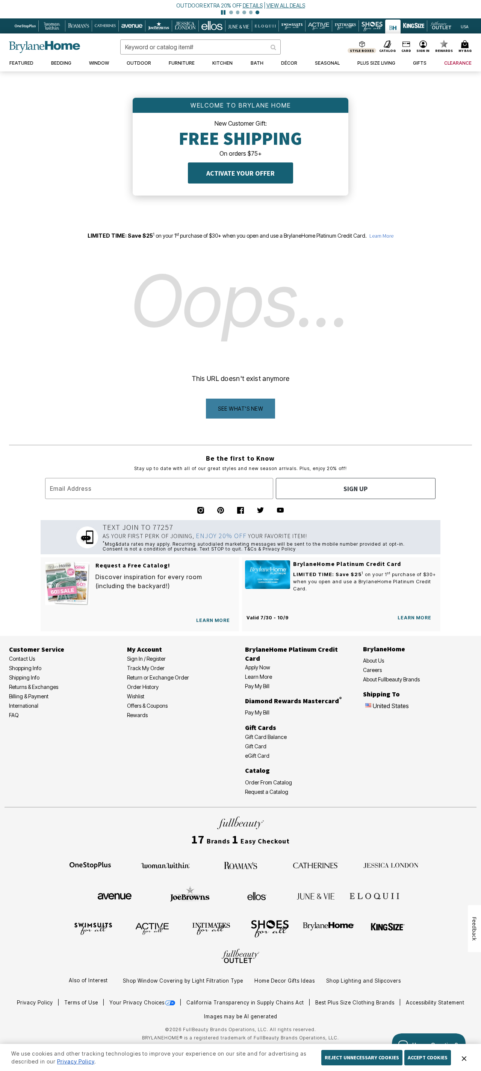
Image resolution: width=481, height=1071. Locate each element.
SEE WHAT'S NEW (240, 408)
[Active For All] (152, 928)
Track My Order (146, 668)
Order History (143, 687)
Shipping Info (24, 677)
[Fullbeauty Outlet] (240, 957)
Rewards (137, 715)
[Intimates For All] (211, 928)
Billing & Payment (28, 696)
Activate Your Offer (240, 173)
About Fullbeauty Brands (391, 679)
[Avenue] (115, 896)
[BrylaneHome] (328, 928)
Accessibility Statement (435, 1003)
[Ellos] (256, 896)
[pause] (223, 12)
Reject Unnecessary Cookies (362, 1057)
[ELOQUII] (374, 895)
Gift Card (255, 746)
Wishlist (135, 696)
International (23, 705)
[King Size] (388, 928)
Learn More (381, 235)
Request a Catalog (266, 792)
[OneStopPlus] (90, 865)
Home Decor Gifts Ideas (284, 981)
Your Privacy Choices (137, 1003)
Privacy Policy (35, 1003)
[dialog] (464, 26)
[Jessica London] (391, 865)
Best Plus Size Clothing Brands (355, 1003)
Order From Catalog (268, 782)
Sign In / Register (146, 658)
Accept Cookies (428, 1057)
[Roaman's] (240, 865)
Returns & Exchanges (33, 687)
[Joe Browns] (190, 895)
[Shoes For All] (270, 928)
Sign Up (355, 488)
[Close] (464, 1057)
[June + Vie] (315, 896)
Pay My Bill (257, 686)
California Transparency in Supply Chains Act (246, 1003)
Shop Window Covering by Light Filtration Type (183, 981)
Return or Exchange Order (158, 677)
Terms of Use (82, 1003)
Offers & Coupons (147, 705)
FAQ (14, 715)
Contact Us (22, 658)
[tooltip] (25, 26)
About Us (373, 660)
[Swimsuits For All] (93, 928)
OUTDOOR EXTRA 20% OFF (209, 5)
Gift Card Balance (266, 737)
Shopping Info (25, 668)
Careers (372, 670)
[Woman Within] (165, 865)
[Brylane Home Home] (44, 47)
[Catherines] (315, 865)
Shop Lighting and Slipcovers (363, 981)
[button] (423, 47)
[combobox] (200, 47)
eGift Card (257, 755)
